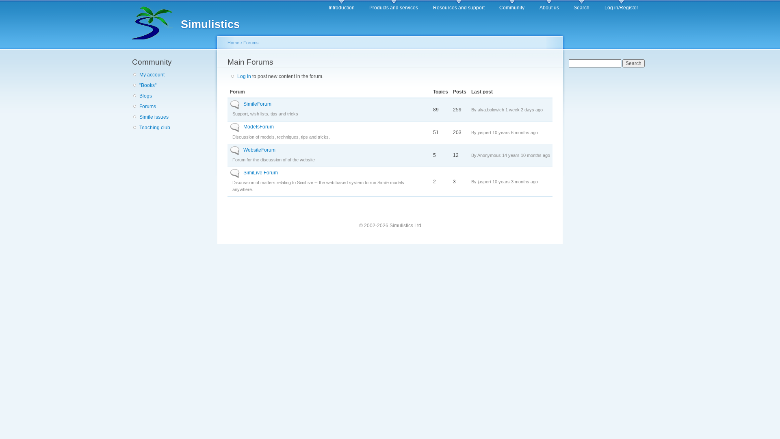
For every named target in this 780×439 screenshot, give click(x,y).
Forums (147, 106)
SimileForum (257, 104)
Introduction (342, 8)
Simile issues (154, 117)
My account (152, 75)
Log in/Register (621, 8)
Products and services (393, 8)
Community (511, 8)
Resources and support (459, 8)
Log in (244, 76)
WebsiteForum (259, 150)
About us (549, 8)
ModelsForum (258, 127)
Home (233, 42)
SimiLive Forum (260, 173)
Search (581, 8)
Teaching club (154, 127)
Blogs (145, 96)
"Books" (147, 85)
